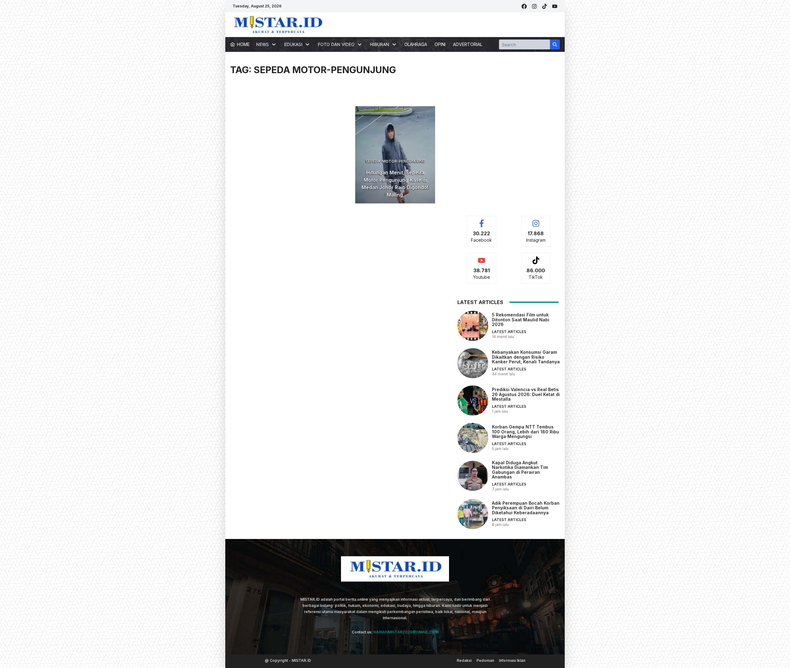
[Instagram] (534, 6)
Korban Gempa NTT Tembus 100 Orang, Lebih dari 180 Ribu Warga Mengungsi (525, 431)
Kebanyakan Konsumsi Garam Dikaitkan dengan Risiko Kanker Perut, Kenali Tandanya (526, 356)
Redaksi (464, 660)
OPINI (440, 44)
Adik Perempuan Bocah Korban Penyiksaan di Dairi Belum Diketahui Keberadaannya (525, 507)
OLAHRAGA (415, 44)
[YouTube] (554, 6)
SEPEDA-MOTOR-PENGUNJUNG (395, 161)
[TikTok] (544, 6)
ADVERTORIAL (467, 44)
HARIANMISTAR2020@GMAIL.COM (406, 632)
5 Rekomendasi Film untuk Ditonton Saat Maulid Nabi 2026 (520, 319)
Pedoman (485, 660)
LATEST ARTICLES (509, 331)
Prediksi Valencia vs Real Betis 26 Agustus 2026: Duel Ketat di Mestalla (526, 394)
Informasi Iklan (512, 660)
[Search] (555, 44)
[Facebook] (524, 6)
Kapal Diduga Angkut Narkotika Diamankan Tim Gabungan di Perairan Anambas (520, 469)
